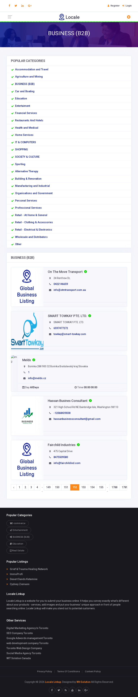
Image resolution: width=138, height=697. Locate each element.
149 (48, 487)
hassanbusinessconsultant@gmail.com (77, 418)
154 (92, 487)
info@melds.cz (37, 378)
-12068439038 (62, 413)
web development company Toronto (27, 643)
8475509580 (61, 457)
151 (66, 487)
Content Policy (93, 671)
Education (21, 98)
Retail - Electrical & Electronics (33, 229)
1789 (125, 487)
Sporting (20, 164)
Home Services (24, 135)
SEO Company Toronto (19, 633)
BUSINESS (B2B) (25, 84)
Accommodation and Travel (31, 69)
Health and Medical (26, 127)
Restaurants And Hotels (29, 120)
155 (101, 487)
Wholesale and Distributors (31, 237)
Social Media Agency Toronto (23, 653)
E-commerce (18, 523)
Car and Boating (24, 91)
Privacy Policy (44, 671)
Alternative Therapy (26, 171)
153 (83, 487)
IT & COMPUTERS (25, 142)
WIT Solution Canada (18, 658)
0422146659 (61, 284)
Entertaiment (22, 105)
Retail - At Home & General (31, 215)
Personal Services (26, 200)
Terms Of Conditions (68, 671)
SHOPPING (21, 149)
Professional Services (28, 207)
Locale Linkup (53, 681)
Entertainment (20, 530)
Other (18, 244)
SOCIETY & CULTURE (27, 156)
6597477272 (61, 328)
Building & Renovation (28, 178)
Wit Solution (84, 681)
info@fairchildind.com (67, 463)
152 (75, 487)
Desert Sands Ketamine (23, 579)
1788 (114, 487)
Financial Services (26, 113)
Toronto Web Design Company (24, 648)
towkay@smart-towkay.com (70, 334)
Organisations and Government (33, 193)
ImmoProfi (16, 574)
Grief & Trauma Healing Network (28, 569)
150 (57, 487)
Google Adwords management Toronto (29, 638)
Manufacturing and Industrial (32, 185)
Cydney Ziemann (19, 584)
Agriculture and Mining (29, 76)
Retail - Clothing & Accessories (34, 222)
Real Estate (18, 550)
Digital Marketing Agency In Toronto (27, 628)
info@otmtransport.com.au (70, 289)
